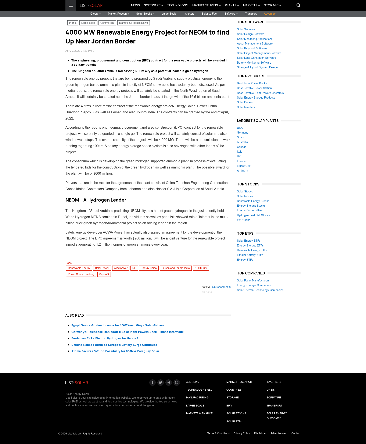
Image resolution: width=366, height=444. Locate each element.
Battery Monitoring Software (254, 62)
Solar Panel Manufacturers (253, 280)
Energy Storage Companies (254, 285)
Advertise (270, 13)
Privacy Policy (242, 433)
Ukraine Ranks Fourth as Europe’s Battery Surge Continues (114, 345)
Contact (295, 433)
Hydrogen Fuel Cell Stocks (253, 215)
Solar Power (102, 268)
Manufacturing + (206, 5)
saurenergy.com (221, 286)
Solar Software (246, 29)
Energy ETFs (245, 259)
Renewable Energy (79, 268)
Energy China (149, 268)
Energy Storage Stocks (251, 205)
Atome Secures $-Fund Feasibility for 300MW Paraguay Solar (115, 351)
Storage (232, 397)
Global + (95, 13)
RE (134, 268)
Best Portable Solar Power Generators (260, 93)
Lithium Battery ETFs (250, 254)
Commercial (107, 22)
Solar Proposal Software (252, 48)
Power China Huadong (81, 274)
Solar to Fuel (209, 13)
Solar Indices (245, 196)
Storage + (272, 5)
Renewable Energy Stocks (253, 201)
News (135, 5)
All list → (242, 170)
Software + (153, 5)
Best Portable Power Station (254, 88)
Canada (241, 147)
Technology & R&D (199, 389)
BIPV (229, 405)
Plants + (232, 5)
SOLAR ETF (234, 421)
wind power (121, 268)
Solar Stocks (245, 191)
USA (240, 127)
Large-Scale (169, 13)
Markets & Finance (199, 413)
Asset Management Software (255, 43)
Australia (242, 142)
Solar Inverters (246, 107)
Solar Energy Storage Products (256, 97)
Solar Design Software (250, 34)
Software (274, 397)
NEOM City (201, 268)
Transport (251, 13)
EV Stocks (243, 219)
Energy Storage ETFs (250, 245)
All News (192, 381)
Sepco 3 (104, 274)
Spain (240, 137)
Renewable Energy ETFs (252, 250)
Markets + (251, 5)
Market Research (118, 13)
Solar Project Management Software (259, 53)
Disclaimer (260, 433)
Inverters (189, 13)
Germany (242, 132)
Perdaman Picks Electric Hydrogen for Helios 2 (105, 338)
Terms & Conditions (218, 433)
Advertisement (279, 433)
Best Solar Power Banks (252, 83)
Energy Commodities (250, 210)
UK (239, 156)
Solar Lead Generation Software (256, 57)
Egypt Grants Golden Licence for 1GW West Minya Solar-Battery (117, 325)
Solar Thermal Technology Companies (260, 290)
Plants (72, 22)
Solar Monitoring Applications (255, 38)
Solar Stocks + (145, 13)
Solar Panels (245, 102)
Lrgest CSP (244, 165)
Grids (271, 389)
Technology (177, 5)
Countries (233, 389)
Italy (239, 151)
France (241, 161)
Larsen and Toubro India (176, 268)
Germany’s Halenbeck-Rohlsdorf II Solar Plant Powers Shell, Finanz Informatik (127, 332)
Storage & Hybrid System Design (257, 67)
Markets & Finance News (133, 22)
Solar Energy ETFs (249, 240)
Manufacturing (197, 397)
